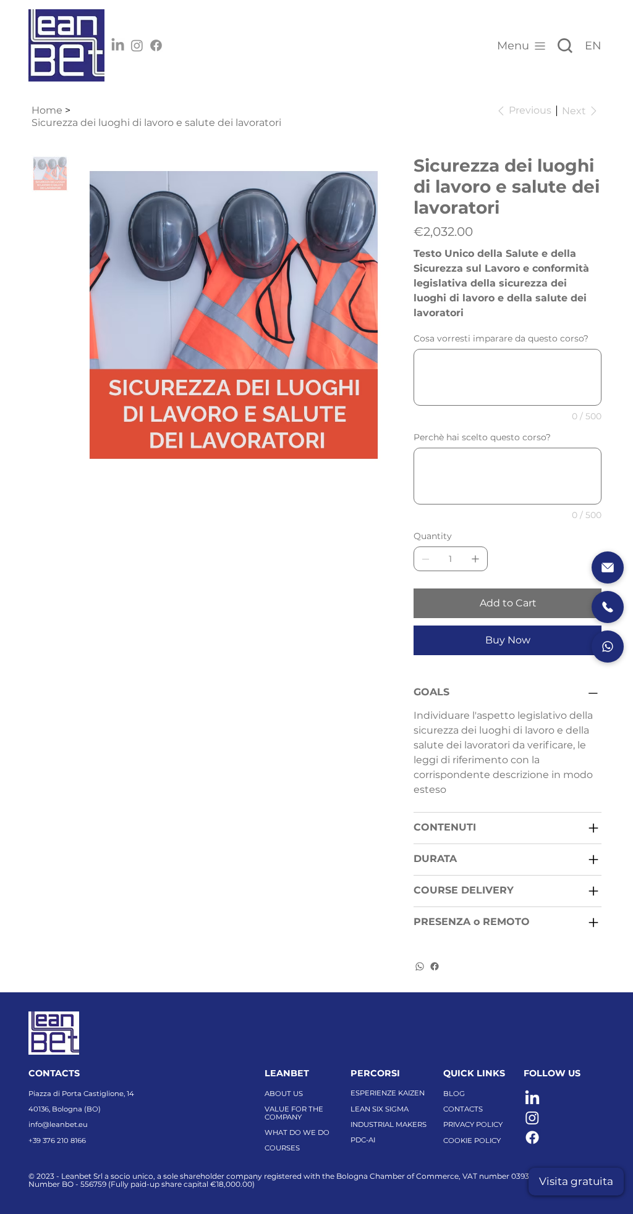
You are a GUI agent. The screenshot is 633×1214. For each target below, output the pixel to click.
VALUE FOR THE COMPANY (294, 1113)
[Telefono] (608, 607)
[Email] (608, 567)
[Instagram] (137, 45)
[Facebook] (156, 45)
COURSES (282, 1148)
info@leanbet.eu (58, 1124)
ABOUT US (284, 1093)
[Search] (565, 46)
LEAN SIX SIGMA (379, 1109)
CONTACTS (463, 1109)
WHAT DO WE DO (297, 1132)
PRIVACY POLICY (473, 1124)
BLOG (454, 1093)
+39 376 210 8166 (57, 1140)
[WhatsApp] (420, 966)
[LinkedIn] (117, 45)
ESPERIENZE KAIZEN (387, 1093)
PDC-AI (362, 1140)
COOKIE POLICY (472, 1140)
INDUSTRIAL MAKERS (388, 1124)
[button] (576, 1181)
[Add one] (475, 558)
